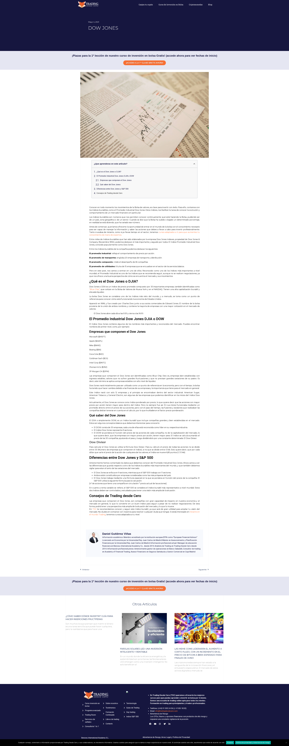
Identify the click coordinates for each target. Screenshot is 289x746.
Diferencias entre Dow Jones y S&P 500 (112, 189)
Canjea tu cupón (146, 4)
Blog (210, 4)
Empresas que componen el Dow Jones (116, 180)
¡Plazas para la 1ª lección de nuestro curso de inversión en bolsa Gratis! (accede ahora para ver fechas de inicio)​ (144, 581)
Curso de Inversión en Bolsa (170, 4)
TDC (94, 509)
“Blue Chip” (94, 289)
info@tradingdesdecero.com (166, 711)
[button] (194, 164)
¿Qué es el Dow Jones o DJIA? (109, 172)
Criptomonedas (196, 4)
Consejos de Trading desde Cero (109, 193)
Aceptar (230, 742)
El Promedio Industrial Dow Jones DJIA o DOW (115, 176)
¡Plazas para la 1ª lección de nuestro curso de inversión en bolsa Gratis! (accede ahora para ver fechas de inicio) (144, 55)
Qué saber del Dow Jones (110, 184)
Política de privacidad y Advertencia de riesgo (253, 742)
